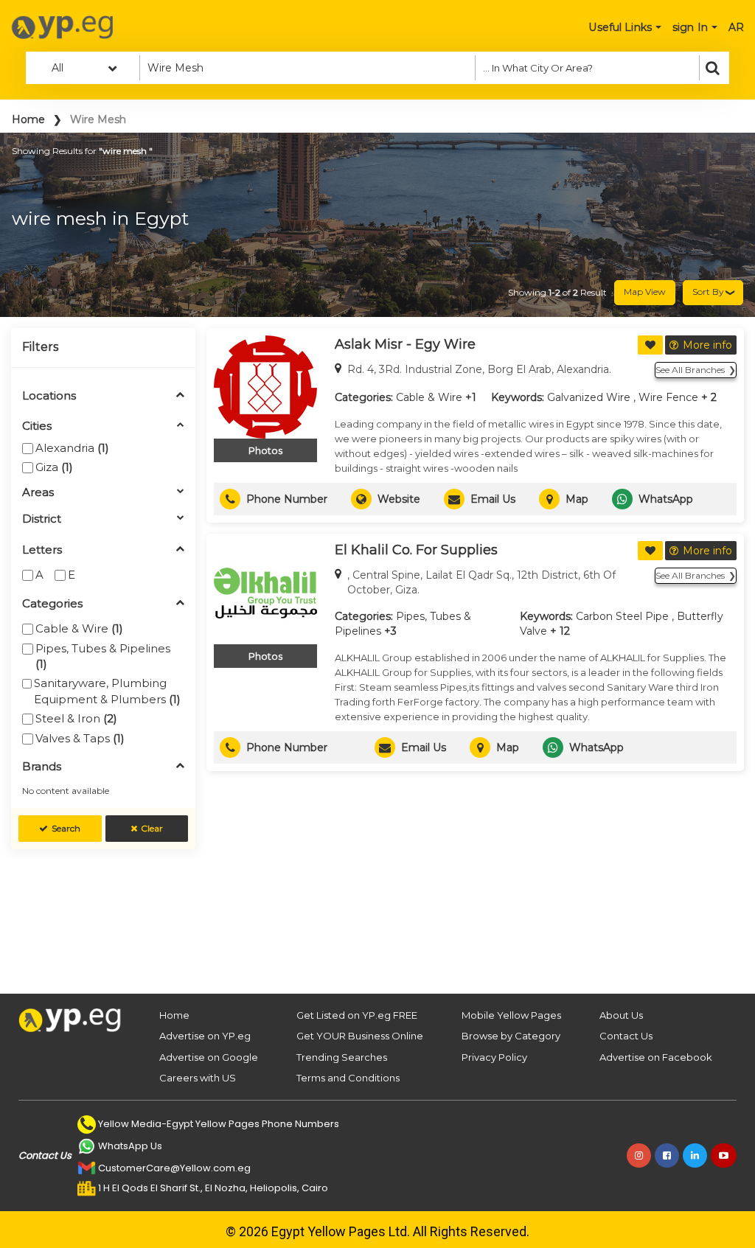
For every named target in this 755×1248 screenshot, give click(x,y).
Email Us (492, 499)
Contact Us (626, 1036)
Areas (38, 493)
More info (707, 345)
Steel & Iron (76, 718)
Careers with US (197, 1078)
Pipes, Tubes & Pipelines (102, 656)
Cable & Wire (79, 628)
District (41, 519)
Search (66, 828)
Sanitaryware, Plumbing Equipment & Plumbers (107, 690)
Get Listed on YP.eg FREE (356, 1015)
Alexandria (72, 448)
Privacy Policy (494, 1057)
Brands (41, 767)
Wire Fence (668, 397)
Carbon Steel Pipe (622, 616)
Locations (49, 396)
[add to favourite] (650, 345)
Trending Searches (341, 1057)
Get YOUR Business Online (359, 1036)
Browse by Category (511, 1036)
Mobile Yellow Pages (511, 1015)
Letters (42, 550)
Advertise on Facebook (655, 1057)
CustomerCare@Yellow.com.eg (174, 1168)
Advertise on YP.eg (205, 1036)
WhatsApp (666, 499)
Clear (152, 828)
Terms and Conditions (348, 1078)
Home (28, 119)
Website (399, 499)
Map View (645, 291)
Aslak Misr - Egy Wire (405, 344)
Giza (54, 467)
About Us (621, 1015)
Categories (52, 604)
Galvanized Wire (588, 397)
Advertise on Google (208, 1057)
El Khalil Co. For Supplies (416, 550)
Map (577, 499)
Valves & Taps (80, 738)
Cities (37, 426)
